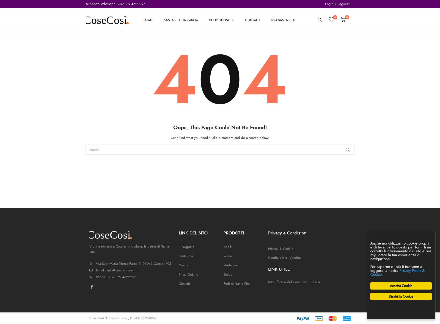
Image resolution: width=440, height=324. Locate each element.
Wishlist (335, 18)
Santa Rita (186, 256)
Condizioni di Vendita (284, 257)
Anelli (227, 247)
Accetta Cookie (401, 285)
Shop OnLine (188, 274)
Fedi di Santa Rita (236, 283)
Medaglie (230, 265)
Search (348, 149)
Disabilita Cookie (401, 296)
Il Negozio (186, 247)
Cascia (183, 265)
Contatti (184, 283)
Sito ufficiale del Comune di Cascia (294, 282)
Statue (227, 274)
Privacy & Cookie (280, 248)
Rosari (227, 256)
